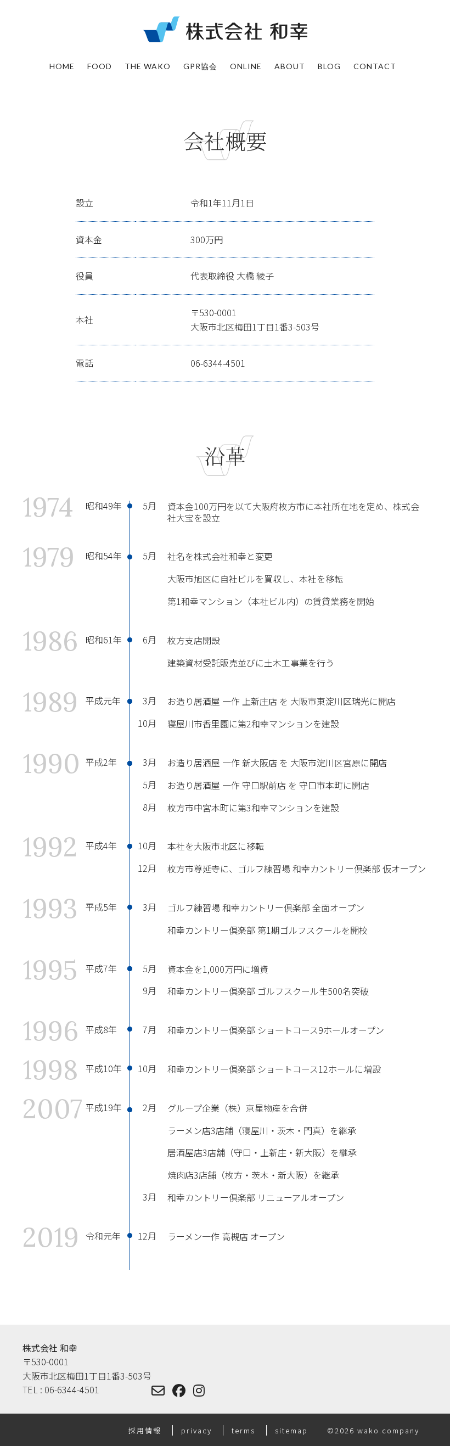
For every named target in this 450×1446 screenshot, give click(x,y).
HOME (62, 66)
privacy (198, 1430)
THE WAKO (148, 66)
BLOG (329, 66)
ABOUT (289, 66)
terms (245, 1430)
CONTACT (374, 66)
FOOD (99, 66)
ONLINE (246, 66)
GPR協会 (200, 66)
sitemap (293, 1430)
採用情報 (146, 1430)
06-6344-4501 (217, 362)
